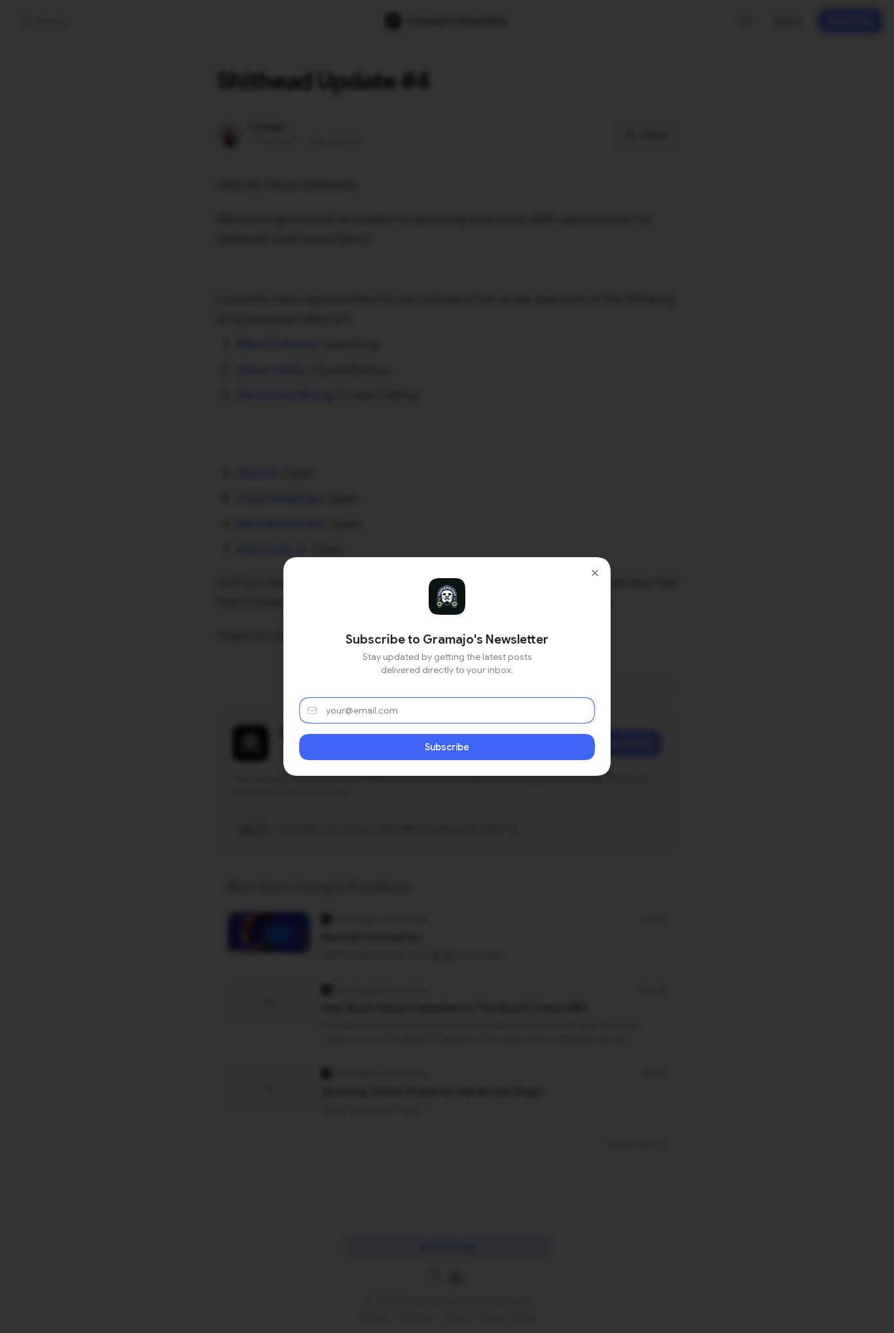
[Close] (595, 573)
